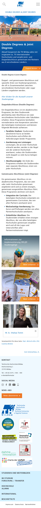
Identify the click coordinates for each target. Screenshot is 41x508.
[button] (4, 4)
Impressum (9, 504)
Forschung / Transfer (13, 481)
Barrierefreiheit (30, 504)
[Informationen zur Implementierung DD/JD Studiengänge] (20, 251)
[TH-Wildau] (20, 6)
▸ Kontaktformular (8, 375)
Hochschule (8, 486)
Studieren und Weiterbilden (16, 473)
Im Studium (7, 478)
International (9, 494)
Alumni (5, 489)
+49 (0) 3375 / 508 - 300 (13, 373)
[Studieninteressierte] (20, 286)
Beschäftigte (8, 499)
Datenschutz (19, 504)
